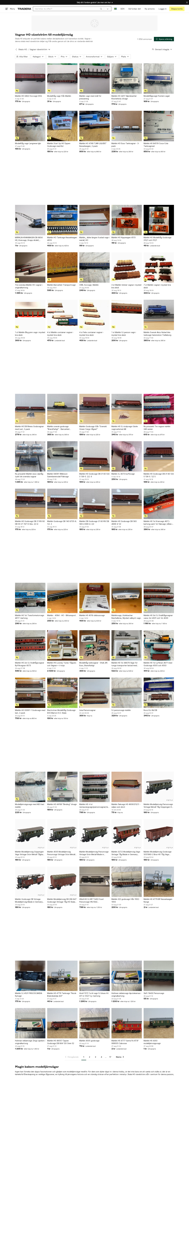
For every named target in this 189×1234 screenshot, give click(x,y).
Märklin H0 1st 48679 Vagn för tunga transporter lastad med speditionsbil (124, 664)
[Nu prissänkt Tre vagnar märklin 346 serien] (159, 409)
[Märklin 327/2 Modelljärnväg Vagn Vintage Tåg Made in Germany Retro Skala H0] (126, 834)
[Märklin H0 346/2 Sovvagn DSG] (30, 78)
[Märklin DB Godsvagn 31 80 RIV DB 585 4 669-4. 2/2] (94, 504)
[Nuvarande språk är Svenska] (115, 9)
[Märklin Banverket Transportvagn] (62, 267)
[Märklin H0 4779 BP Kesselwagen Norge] (159, 882)
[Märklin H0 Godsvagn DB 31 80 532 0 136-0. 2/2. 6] (94, 456)
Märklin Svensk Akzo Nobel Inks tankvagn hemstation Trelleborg (157, 333)
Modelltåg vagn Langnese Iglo (28, 143)
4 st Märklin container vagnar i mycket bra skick (60, 333)
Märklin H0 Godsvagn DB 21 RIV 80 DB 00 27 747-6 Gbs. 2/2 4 (30, 522)
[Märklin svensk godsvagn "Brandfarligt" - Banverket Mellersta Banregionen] (62, 409)
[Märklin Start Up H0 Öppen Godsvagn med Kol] (62, 126)
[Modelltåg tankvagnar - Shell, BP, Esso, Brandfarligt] (94, 645)
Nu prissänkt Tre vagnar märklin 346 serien (157, 427)
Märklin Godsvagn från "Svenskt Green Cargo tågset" (93, 427)
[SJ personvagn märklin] (126, 693)
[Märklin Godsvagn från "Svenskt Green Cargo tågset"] (94, 409)
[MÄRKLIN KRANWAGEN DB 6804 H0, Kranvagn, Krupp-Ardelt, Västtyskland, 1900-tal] (30, 220)
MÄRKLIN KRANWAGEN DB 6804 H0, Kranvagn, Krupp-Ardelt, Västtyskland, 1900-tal (29, 239)
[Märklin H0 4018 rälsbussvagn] (94, 598)
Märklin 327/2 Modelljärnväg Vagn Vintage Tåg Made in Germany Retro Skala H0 (125, 853)
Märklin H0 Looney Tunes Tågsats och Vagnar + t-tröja (61, 664)
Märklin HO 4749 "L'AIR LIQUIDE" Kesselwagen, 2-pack (92, 144)
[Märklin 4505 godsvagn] (94, 1023)
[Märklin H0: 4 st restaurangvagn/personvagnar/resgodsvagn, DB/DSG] (94, 787)
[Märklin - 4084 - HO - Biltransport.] (62, 598)
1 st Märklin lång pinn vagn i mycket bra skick (30, 333)
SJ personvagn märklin (121, 710)
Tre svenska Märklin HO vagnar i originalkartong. (28, 286)
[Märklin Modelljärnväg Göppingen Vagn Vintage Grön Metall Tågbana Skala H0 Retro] (30, 834)
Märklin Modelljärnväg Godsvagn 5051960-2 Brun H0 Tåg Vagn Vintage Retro (158, 853)
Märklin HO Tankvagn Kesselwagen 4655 (62, 238)
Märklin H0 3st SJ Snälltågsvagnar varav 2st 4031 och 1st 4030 (158, 616)
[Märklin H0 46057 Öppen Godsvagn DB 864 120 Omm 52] (62, 1023)
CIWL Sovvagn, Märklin (89, 285)
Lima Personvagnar (87, 710)
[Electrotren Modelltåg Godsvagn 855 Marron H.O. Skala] (62, 693)
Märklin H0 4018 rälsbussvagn (92, 615)
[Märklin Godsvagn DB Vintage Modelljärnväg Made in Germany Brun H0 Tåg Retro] (30, 882)
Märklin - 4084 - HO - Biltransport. (61, 615)
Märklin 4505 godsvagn (89, 1041)
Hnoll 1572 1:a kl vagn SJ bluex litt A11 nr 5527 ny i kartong (94, 994)
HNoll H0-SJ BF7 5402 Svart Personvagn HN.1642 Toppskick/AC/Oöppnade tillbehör (94, 900)
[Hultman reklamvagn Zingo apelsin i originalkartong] (30, 1023)
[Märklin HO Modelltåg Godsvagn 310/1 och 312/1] (159, 220)
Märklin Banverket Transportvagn (61, 285)
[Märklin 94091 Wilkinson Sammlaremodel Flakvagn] (62, 456)
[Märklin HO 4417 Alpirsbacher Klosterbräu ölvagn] (126, 78)
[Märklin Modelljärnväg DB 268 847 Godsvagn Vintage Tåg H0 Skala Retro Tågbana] (62, 882)
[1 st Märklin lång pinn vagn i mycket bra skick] (30, 315)
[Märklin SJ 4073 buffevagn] (126, 456)
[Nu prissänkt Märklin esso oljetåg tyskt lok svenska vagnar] (30, 456)
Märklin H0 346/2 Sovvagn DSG (28, 96)
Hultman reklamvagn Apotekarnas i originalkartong (126, 994)
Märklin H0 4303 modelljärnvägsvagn (152, 1042)
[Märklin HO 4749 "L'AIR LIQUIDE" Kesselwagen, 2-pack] (94, 126)
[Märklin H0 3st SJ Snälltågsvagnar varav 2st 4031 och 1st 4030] (159, 598)
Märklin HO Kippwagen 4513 (123, 237)
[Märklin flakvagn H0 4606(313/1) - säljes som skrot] (126, 787)
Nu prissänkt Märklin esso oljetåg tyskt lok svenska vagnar (29, 475)
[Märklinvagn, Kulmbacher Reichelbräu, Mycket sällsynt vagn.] (126, 598)
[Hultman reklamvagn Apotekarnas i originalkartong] (126, 976)
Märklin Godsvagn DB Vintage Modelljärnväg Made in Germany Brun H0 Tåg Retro (29, 900)
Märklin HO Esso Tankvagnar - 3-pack (125, 144)
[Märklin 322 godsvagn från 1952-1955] (126, 882)
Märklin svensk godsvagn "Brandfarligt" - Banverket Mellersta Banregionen (58, 427)
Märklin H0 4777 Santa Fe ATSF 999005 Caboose (125, 1042)
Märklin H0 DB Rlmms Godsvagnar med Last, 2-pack (29, 427)
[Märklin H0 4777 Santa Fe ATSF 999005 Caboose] (126, 1023)
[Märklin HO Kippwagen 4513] (126, 220)
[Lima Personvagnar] (94, 693)
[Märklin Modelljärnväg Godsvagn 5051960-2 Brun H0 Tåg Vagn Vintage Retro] (159, 834)
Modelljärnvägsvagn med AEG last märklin (29, 805)
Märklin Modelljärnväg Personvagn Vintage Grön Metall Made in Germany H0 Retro (94, 853)
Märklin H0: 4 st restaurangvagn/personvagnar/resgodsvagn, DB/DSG (94, 805)
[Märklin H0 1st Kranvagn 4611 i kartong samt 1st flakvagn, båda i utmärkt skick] (159, 504)
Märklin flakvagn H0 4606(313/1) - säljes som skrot (126, 805)
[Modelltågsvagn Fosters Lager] (159, 78)
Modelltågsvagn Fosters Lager (157, 96)
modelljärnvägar (73, 1072)
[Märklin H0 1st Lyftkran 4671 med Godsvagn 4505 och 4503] (159, 645)
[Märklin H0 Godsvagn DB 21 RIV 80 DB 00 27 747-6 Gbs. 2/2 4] (30, 504)
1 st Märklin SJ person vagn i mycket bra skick (123, 333)
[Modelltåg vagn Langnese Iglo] (30, 126)
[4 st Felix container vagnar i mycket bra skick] (94, 315)
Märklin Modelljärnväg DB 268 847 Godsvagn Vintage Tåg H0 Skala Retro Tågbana (61, 900)
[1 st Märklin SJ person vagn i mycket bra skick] (126, 315)
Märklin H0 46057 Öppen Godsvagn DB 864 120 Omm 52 (60, 1042)
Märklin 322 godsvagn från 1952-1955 (125, 900)
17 (110, 1057)
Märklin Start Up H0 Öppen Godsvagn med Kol (58, 144)
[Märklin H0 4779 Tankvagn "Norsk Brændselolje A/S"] (62, 976)
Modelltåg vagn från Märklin (59, 96)
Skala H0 (22, 49)
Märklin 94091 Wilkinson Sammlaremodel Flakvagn (58, 475)
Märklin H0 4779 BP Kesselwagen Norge (158, 900)
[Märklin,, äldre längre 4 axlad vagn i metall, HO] (94, 220)
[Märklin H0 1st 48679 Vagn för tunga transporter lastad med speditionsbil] (126, 645)
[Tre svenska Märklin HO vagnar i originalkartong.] (30, 267)
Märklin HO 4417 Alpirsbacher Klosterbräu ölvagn (124, 97)
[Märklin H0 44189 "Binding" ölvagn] (62, 787)
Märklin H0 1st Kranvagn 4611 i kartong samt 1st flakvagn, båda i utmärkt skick (158, 522)
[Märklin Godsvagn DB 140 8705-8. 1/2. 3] (62, 504)
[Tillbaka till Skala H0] (16, 49)
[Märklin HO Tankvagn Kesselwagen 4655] (62, 220)
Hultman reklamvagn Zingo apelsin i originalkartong (30, 1042)
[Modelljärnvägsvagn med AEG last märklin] (30, 787)
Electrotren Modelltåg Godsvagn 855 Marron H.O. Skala (61, 711)
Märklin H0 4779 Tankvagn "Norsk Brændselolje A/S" (61, 994)
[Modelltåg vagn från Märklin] (62, 78)
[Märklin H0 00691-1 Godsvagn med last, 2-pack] (30, 693)
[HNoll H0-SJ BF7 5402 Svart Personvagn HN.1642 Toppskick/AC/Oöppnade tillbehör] (94, 882)
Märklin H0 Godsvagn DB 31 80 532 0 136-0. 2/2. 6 (94, 475)
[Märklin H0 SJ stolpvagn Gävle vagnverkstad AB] (126, 409)
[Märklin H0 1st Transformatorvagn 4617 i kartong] (30, 598)
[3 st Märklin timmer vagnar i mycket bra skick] (126, 267)
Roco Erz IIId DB (150, 710)
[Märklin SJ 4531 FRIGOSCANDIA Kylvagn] (30, 976)
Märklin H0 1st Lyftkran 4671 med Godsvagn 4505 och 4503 (158, 664)
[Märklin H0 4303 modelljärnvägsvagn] (159, 1023)
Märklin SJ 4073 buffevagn (123, 474)
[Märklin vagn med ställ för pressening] (94, 78)
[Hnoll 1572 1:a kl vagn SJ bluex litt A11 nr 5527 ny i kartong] (94, 976)
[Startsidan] (24, 9)
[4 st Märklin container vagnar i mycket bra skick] (62, 315)
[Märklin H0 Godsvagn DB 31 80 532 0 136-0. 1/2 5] (159, 456)
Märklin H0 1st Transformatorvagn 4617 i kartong (29, 616)
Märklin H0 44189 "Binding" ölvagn (62, 804)
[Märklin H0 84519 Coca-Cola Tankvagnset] (159, 126)
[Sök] (101, 9)
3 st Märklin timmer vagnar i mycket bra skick (126, 286)
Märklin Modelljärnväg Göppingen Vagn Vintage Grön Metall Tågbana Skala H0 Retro (30, 853)
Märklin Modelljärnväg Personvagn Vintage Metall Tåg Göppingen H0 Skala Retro (158, 805)
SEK (122, 9)
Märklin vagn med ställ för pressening (90, 97)
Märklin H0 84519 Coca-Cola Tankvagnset (156, 144)
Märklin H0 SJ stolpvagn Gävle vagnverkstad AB (124, 427)
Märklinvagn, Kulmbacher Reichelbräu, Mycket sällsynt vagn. (126, 616)
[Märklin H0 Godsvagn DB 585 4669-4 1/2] (126, 504)
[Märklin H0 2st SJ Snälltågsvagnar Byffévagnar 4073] (30, 645)
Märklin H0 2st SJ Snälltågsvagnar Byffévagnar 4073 (29, 664)
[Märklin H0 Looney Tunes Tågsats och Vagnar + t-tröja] (62, 645)
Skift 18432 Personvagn (154, 993)
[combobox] (68, 9)
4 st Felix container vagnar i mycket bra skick (91, 333)
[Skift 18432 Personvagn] (159, 976)
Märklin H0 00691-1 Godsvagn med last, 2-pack (30, 711)
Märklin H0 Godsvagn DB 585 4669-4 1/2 (124, 522)
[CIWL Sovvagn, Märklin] (94, 267)
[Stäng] (187, 2)
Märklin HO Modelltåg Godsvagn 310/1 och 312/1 (157, 238)
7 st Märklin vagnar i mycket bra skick (157, 286)
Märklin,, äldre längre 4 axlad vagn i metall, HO (94, 238)
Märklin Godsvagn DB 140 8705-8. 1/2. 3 (62, 522)
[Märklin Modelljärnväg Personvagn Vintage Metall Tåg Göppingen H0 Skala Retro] (159, 787)
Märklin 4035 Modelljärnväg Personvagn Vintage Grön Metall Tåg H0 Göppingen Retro (61, 853)
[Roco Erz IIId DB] (159, 693)
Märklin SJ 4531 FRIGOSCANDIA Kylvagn (28, 994)
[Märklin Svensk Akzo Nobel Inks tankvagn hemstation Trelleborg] (159, 315)
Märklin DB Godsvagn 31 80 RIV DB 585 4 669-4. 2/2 (94, 522)
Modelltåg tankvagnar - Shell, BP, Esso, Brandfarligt (93, 664)
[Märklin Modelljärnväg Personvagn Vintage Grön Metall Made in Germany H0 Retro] (94, 834)
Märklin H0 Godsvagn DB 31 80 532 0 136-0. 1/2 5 (159, 475)
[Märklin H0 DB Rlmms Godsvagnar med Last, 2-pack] (30, 409)
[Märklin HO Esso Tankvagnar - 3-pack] (126, 126)
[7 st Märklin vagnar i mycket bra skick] (159, 267)
